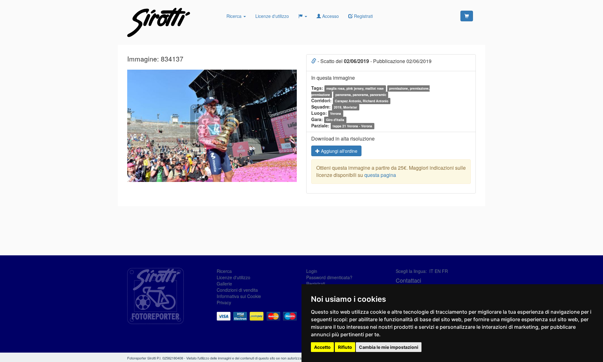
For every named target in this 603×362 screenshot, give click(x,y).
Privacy (224, 302)
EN (438, 271)
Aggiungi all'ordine (338, 151)
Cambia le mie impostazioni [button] (388, 347)
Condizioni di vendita (237, 290)
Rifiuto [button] (345, 347)
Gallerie (224, 283)
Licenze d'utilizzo (272, 16)
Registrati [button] (363, 16)
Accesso (330, 16)
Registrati (315, 283)
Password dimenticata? (329, 277)
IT (431, 271)
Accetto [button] (322, 347)
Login (311, 271)
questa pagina (380, 174)
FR (445, 271)
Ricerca (234, 16)
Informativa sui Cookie (239, 296)
